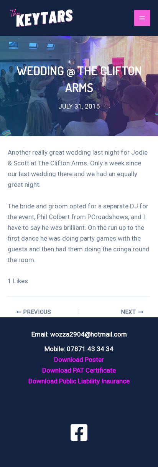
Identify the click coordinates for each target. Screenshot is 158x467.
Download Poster (79, 359)
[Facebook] (79, 432)
